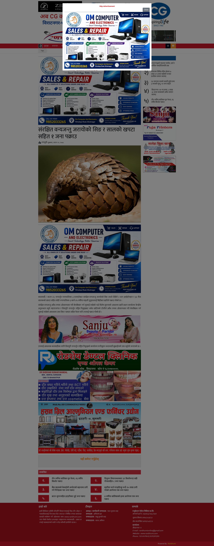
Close (146, 9)
